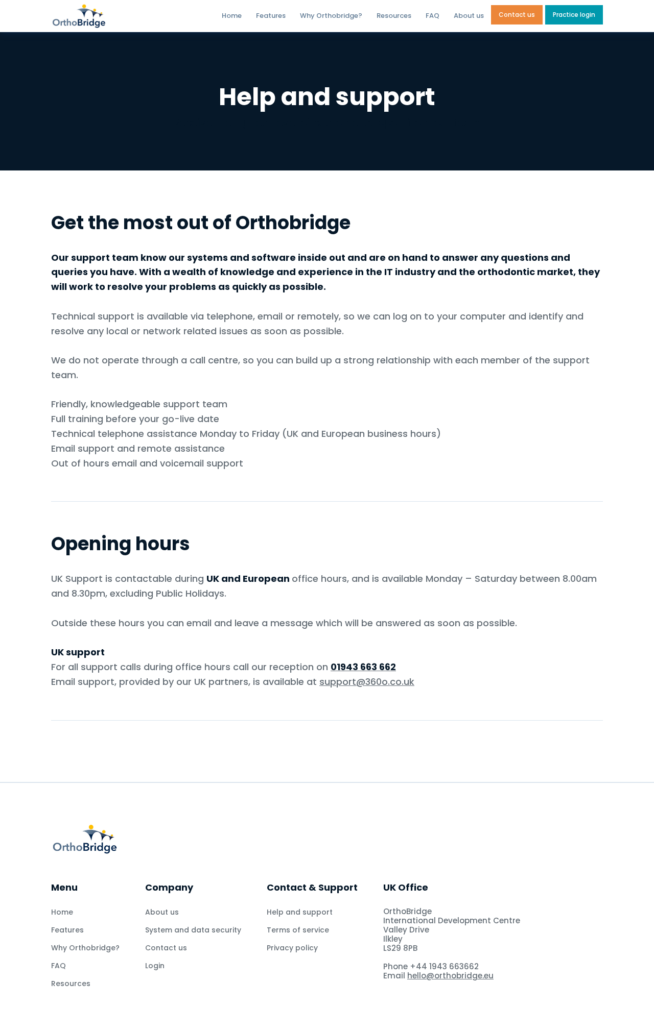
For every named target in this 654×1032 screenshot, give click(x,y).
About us (469, 15)
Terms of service (298, 930)
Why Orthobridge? (331, 15)
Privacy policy (292, 948)
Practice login (574, 14)
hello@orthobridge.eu (450, 975)
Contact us (517, 14)
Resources (394, 15)
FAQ (432, 15)
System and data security (193, 930)
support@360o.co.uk (366, 681)
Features (271, 15)
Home (232, 15)
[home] (106, 16)
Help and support (300, 912)
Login (155, 966)
